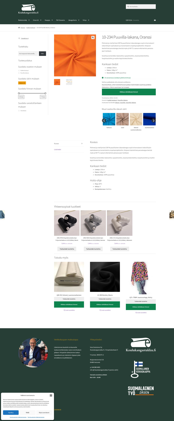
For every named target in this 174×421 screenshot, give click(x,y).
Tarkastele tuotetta (67, 249)
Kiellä (27, 413)
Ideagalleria (72, 20)
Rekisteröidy (22, 20)
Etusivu (23, 27)
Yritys (84, 20)
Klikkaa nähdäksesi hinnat (129, 92)
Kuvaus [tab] (56, 143)
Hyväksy (10, 413)
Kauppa (47, 20)
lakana (117, 102)
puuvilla (122, 102)
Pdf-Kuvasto (60, 20)
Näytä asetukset (44, 413)
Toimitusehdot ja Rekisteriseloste (18, 417)
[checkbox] (22, 82)
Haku (42, 53)
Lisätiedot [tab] (57, 149)
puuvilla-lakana (131, 102)
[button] (51, 395)
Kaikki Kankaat (30, 27)
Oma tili (36, 20)
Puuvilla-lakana (123, 100)
